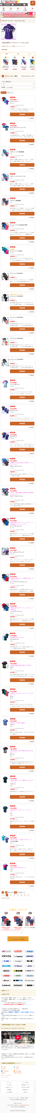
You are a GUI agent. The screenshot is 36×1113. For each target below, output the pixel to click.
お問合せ (25, 1092)
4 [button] (22, 932)
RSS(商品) (18, 1072)
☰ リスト (3, 92)
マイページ (9, 1082)
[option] (6, 921)
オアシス (18, 722)
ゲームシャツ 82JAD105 (16, 295)
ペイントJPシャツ (15, 383)
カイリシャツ (13, 435)
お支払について (9, 1087)
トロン (18, 867)
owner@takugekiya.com (23, 1105)
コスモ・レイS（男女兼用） (17, 152)
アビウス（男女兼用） (16, 200)
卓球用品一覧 (25, 1089)
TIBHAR (12, 103)
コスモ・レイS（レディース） (18, 176)
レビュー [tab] (29, 53)
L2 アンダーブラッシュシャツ (18, 126)
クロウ (21, 665)
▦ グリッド (10, 92)
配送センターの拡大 (21, 1044)
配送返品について (25, 1084)
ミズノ (11, 275)
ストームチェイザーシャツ (17, 551)
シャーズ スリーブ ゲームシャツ (21, 579)
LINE (3, 1067)
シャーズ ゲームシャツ (21, 523)
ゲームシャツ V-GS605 (16, 250)
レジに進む (9, 1084)
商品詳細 (22, 114)
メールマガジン (6, 1076)
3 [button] (19, 932)
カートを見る (25, 1082)
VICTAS (12, 226)
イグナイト (21, 781)
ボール (21, 694)
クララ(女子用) (21, 839)
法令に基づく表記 (25, 1087)
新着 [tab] (18, 53)
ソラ (21, 811)
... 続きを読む (4, 49)
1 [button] (14, 932)
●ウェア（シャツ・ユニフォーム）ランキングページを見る (18, 938)
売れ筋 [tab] (6, 53)
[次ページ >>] (5, 898)
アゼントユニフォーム (21, 463)
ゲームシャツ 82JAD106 (16, 359)
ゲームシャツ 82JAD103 (16, 317)
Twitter (16, 1067)
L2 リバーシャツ (14, 100)
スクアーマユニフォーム (21, 493)
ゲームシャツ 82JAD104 (16, 338)
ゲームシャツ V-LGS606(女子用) (18, 225)
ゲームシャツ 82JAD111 (16, 273)
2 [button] (17, 932)
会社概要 (9, 1089)
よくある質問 (9, 1092)
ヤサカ (11, 468)
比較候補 (31, 118)
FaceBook (5, 1072)
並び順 (3, 87)
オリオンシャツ (14, 409)
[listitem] (3, 9)
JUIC (11, 153)
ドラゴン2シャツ (17, 637)
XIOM (11, 641)
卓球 (21, 1097)
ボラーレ (21, 751)
